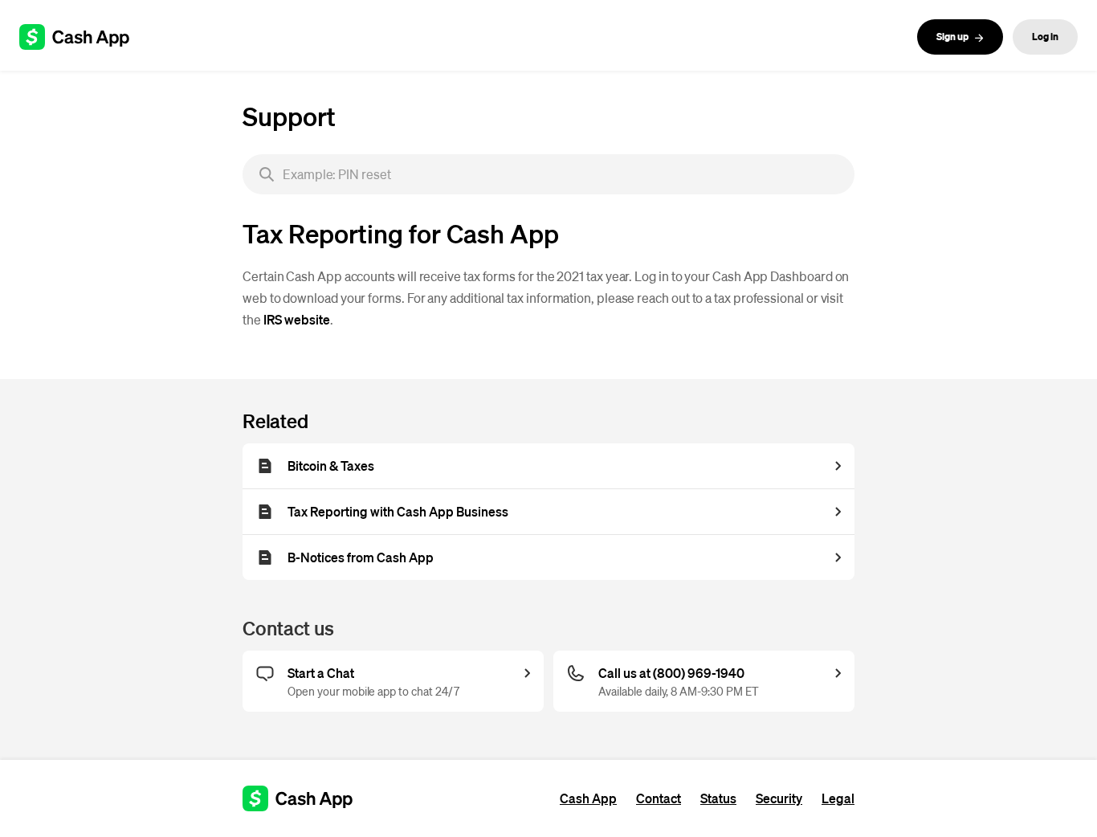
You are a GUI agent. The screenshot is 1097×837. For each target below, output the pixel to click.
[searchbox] (548, 174)
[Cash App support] (83, 37)
